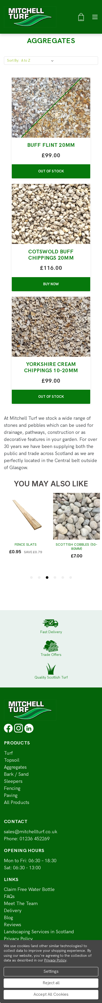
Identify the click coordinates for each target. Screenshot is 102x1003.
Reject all (51, 983)
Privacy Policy (18, 939)
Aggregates (15, 767)
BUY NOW (51, 284)
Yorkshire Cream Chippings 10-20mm (51, 367)
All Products (16, 802)
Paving (11, 795)
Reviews (12, 925)
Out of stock (51, 171)
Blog (8, 917)
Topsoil (11, 760)
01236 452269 (35, 839)
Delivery (12, 910)
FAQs (9, 896)
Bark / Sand (16, 774)
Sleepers (13, 781)
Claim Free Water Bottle (29, 889)
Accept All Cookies (51, 994)
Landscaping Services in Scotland (39, 932)
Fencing (12, 788)
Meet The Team (21, 903)
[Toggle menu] (95, 17)
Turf (8, 753)
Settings (51, 971)
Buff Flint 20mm (51, 145)
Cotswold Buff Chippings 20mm (51, 255)
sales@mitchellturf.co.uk (30, 832)
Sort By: (13, 61)
